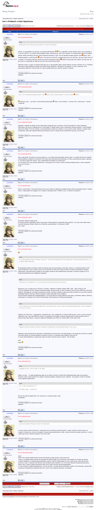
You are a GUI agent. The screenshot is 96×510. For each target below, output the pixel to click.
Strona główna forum (7, 18)
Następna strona (89, 25)
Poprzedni (85, 28)
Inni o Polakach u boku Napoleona (17, 21)
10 (83, 25)
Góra (4, 80)
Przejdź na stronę (61, 25)
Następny (91, 28)
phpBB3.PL (59, 509)
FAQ (92, 11)
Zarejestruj (11, 11)
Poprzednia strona (69, 25)
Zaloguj (5, 11)
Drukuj (4, 28)
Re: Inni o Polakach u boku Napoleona (29, 34)
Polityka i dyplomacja (18, 18)
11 (84, 25)
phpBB (43, 508)
